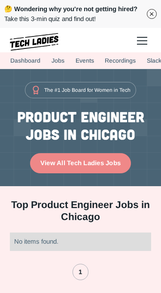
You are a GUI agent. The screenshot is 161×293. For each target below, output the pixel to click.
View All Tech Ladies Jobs (80, 162)
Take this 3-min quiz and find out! (70, 13)
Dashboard (25, 60)
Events (85, 60)
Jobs (58, 60)
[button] (141, 40)
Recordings (120, 60)
